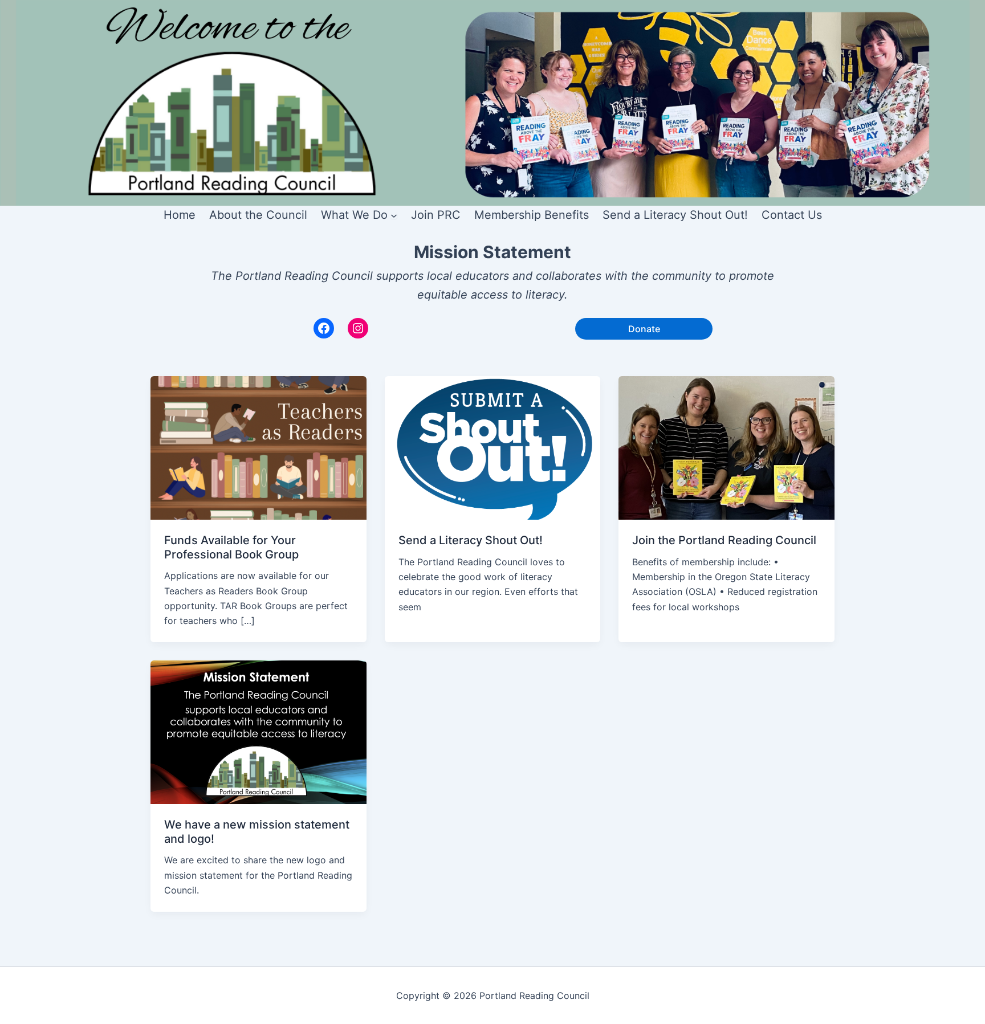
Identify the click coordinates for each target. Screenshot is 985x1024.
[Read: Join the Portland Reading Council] (726, 446)
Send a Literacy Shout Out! (470, 540)
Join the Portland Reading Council (724, 540)
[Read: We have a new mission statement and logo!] (258, 731)
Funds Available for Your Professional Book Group (231, 547)
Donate (644, 328)
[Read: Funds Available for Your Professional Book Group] (258, 446)
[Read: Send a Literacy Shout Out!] (493, 446)
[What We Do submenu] (393, 215)
